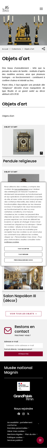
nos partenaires (21, 189)
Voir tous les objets (22, 313)
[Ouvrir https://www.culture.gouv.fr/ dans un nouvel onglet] (23, 387)
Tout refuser (23, 254)
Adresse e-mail (11, 341)
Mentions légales (15, 434)
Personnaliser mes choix (23, 260)
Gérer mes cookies (15, 431)
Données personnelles (17, 428)
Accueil (5, 49)
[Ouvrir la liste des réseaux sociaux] (43, 49)
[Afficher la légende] (41, 153)
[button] (41, 8)
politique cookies (11, 242)
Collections (16, 49)
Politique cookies (14, 437)
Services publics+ (15, 440)
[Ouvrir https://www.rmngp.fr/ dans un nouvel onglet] (23, 398)
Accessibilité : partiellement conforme (19, 423)
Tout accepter (23, 249)
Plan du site (30, 434)
